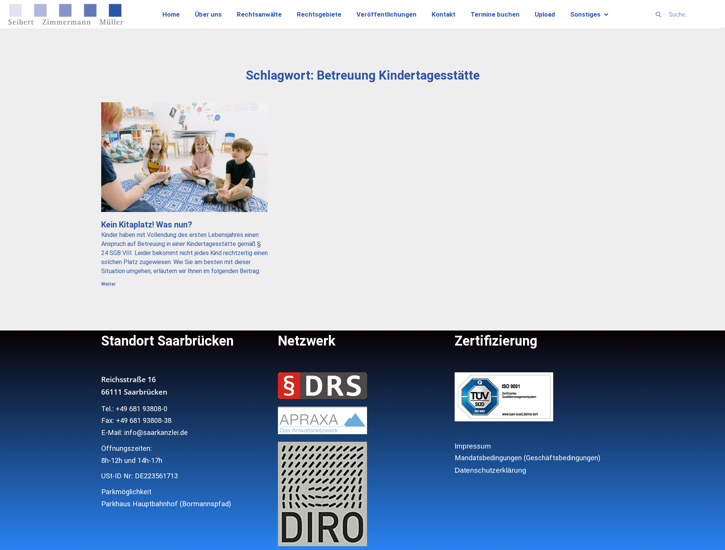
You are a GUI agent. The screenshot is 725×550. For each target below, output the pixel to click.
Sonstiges (585, 14)
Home (171, 14)
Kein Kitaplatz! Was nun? (146, 224)
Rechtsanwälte (259, 14)
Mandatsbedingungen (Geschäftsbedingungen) (527, 458)
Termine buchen (495, 14)
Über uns (208, 14)
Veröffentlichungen (386, 14)
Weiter (108, 284)
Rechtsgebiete (319, 14)
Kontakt (443, 14)
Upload (545, 14)
